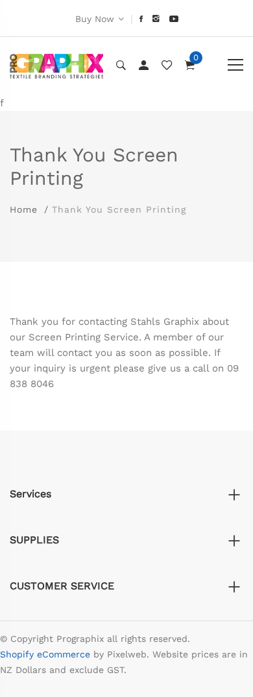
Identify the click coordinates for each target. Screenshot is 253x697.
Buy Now (94, 19)
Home (24, 209)
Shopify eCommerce (45, 654)
